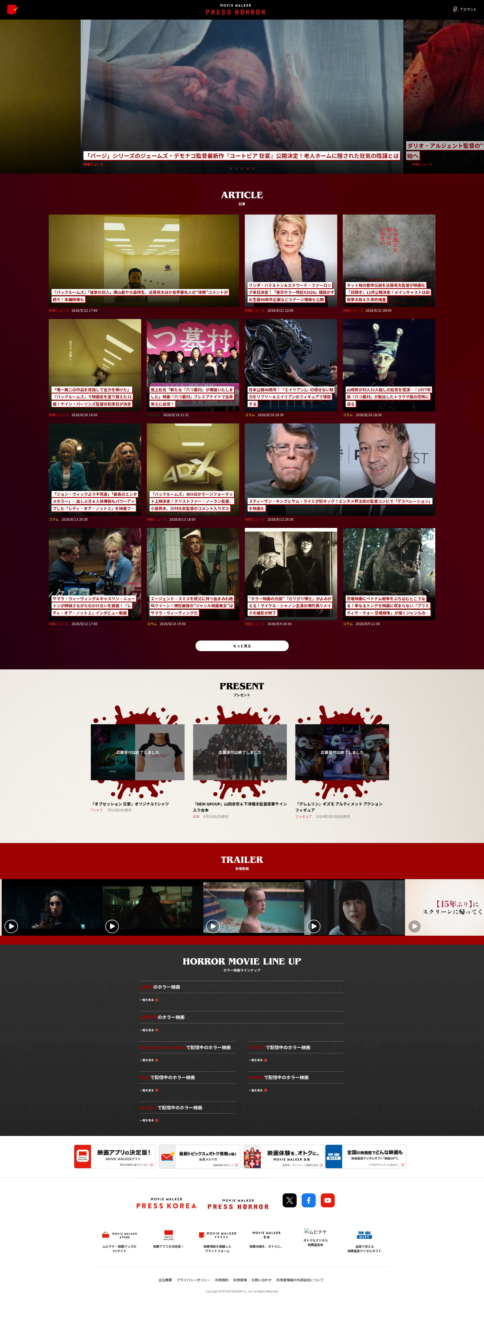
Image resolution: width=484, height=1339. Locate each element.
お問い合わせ (262, 1279)
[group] (138, 759)
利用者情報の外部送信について (300, 1279)
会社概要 (165, 1279)
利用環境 (240, 1279)
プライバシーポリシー (193, 1279)
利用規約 (222, 1279)
